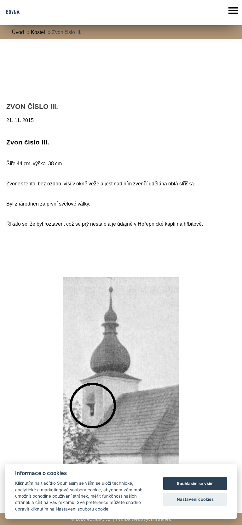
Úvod (18, 32)
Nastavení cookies (195, 499)
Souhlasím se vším (195, 483)
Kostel (38, 32)
